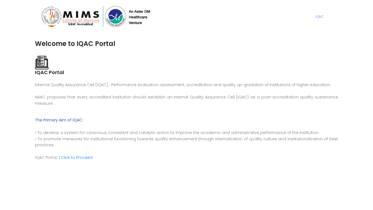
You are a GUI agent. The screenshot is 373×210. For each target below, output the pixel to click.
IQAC (319, 16)
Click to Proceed (77, 157)
